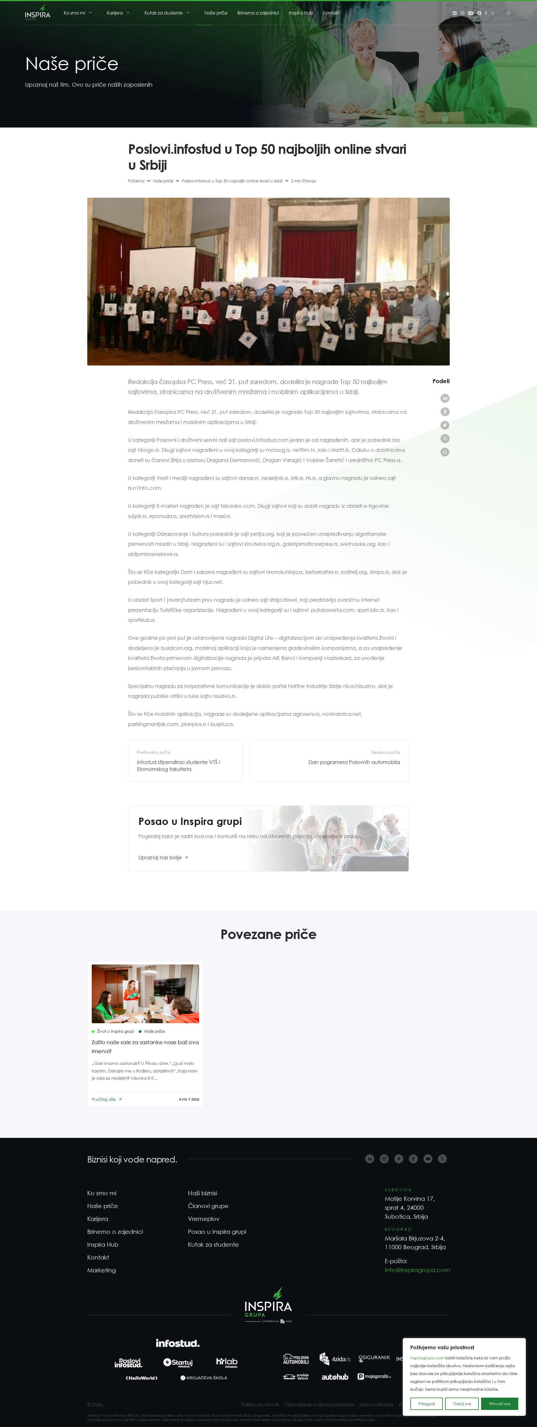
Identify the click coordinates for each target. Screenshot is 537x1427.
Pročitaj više (104, 1099)
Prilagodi (426, 1403)
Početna (136, 180)
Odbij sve (462, 1403)
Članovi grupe (208, 1205)
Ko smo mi (74, 13)
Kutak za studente (164, 13)
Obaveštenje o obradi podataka (319, 1404)
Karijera (115, 13)
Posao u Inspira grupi (217, 1231)
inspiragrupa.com (427, 1357)
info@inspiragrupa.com (417, 1269)
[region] (464, 1377)
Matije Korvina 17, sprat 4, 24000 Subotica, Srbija (410, 1207)
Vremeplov (204, 1218)
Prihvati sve (499, 1403)
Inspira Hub (301, 13)
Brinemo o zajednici (258, 13)
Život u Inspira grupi (115, 1031)
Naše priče (215, 13)
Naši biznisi (202, 1193)
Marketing (101, 1270)
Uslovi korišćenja (377, 1404)
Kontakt (331, 13)
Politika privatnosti (260, 1404)
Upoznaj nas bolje (160, 857)
